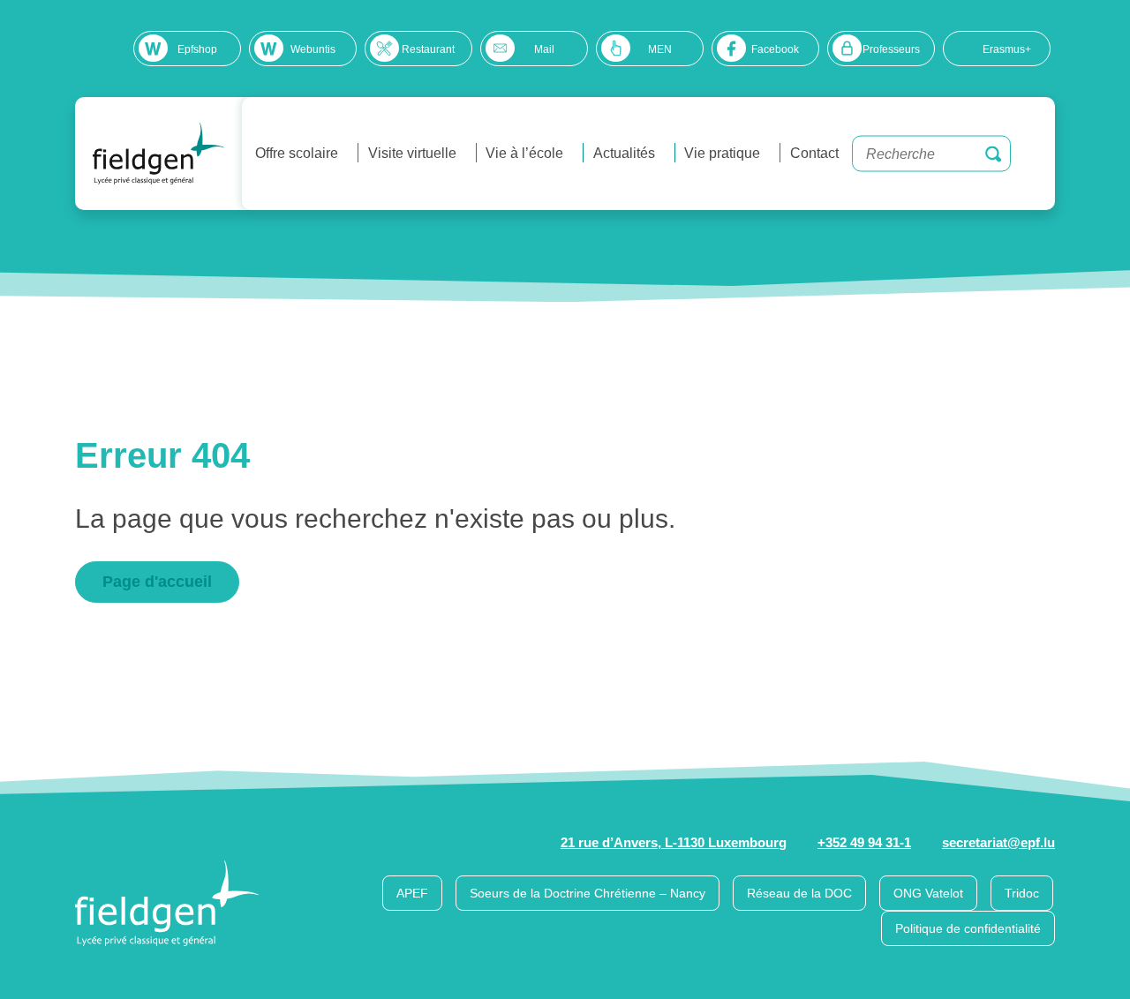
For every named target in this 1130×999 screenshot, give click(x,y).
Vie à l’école (524, 153)
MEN (660, 49)
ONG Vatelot (928, 893)
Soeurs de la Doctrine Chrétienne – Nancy (587, 893)
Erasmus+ (1007, 49)
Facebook (775, 49)
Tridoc (1022, 893)
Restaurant (428, 49)
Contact (814, 153)
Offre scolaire (296, 153)
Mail (544, 49)
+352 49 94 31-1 (864, 842)
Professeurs (891, 49)
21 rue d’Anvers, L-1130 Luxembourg (674, 842)
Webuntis (312, 49)
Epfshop (197, 49)
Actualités (624, 153)
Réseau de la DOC (799, 893)
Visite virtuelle (412, 153)
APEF (412, 893)
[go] (993, 153)
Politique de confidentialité (968, 928)
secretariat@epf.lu (998, 842)
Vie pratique (722, 153)
